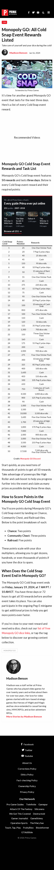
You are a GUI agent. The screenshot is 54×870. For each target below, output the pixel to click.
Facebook (28, 744)
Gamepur (43, 804)
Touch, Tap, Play (13, 827)
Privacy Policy (27, 792)
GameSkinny (36, 818)
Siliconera (39, 809)
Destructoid (39, 813)
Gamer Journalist (19, 818)
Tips (4, 22)
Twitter (28, 750)
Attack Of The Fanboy (21, 809)
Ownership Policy (27, 786)
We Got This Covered (20, 813)
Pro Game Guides (15, 804)
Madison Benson (18, 52)
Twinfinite (31, 804)
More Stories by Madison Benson (24, 716)
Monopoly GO (10, 650)
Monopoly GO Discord (30, 458)
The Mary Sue (37, 823)
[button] (49, 12)
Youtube (28, 756)
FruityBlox (28, 827)
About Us (27, 763)
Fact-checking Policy (27, 780)
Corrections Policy (27, 768)
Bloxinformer (42, 827)
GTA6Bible (27, 832)
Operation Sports (19, 823)
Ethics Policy (27, 774)
